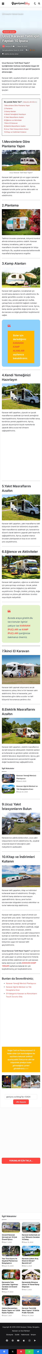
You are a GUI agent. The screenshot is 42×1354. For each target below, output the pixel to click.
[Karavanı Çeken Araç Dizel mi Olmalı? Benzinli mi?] (31, 1251)
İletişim (33, 1335)
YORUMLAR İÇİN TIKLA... (21, 1160)
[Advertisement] (21, 456)
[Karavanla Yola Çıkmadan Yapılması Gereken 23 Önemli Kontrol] (11, 1274)
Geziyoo (8, 46)
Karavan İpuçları (17, 14)
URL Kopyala (21, 1102)
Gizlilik (17, 1335)
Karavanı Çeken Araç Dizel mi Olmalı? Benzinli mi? (30, 1261)
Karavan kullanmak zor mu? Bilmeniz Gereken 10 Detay (31, 1237)
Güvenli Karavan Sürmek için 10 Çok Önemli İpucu (9, 1237)
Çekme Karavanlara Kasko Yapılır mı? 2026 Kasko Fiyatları (11, 1310)
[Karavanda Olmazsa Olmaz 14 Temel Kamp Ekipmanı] (31, 1274)
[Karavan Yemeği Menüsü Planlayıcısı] (8, 778)
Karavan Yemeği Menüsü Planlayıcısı (21, 983)
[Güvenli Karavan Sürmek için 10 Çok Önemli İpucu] (11, 1227)
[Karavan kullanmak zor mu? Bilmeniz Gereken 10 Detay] (31, 1227)
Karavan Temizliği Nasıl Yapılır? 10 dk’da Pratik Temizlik (30, 1310)
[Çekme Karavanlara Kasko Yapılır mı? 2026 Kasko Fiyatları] (11, 1300)
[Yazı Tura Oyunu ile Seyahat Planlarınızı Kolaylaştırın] (11, 1251)
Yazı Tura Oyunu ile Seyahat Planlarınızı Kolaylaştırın (10, 1261)
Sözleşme (9, 1335)
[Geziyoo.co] (21, 3)
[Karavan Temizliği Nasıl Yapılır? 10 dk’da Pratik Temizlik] (31, 1300)
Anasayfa (7, 14)
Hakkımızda (25, 1335)
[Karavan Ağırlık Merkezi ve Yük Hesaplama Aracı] (8, 789)
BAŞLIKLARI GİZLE (30, 102)
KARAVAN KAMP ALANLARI (18, 347)
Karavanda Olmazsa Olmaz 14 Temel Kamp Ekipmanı (30, 1284)
